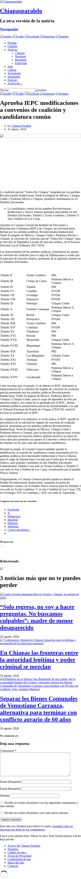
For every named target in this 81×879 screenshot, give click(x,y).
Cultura (12, 69)
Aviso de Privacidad (19, 855)
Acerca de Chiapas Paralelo (24, 845)
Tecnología (14, 73)
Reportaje (21, 59)
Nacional (20, 56)
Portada (12, 42)
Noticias (12, 49)
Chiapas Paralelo (21, 125)
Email (10, 788)
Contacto (13, 866)
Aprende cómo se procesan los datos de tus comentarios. (36, 828)
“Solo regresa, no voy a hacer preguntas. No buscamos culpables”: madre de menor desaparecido (37, 617)
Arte (10, 66)
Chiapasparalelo (21, 10)
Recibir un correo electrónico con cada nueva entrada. (36, 812)
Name (10, 781)
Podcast (12, 80)
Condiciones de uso (19, 859)
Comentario (8, 750)
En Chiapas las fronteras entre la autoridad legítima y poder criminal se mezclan (39, 659)
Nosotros (13, 849)
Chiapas (20, 53)
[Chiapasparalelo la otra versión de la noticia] (40, 1)
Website (4, 795)
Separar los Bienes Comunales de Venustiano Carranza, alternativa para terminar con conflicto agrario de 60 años (38, 709)
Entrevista (21, 63)
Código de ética (17, 852)
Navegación (9, 29)
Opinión (12, 46)
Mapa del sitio (16, 862)
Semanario (14, 76)
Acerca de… (15, 83)
